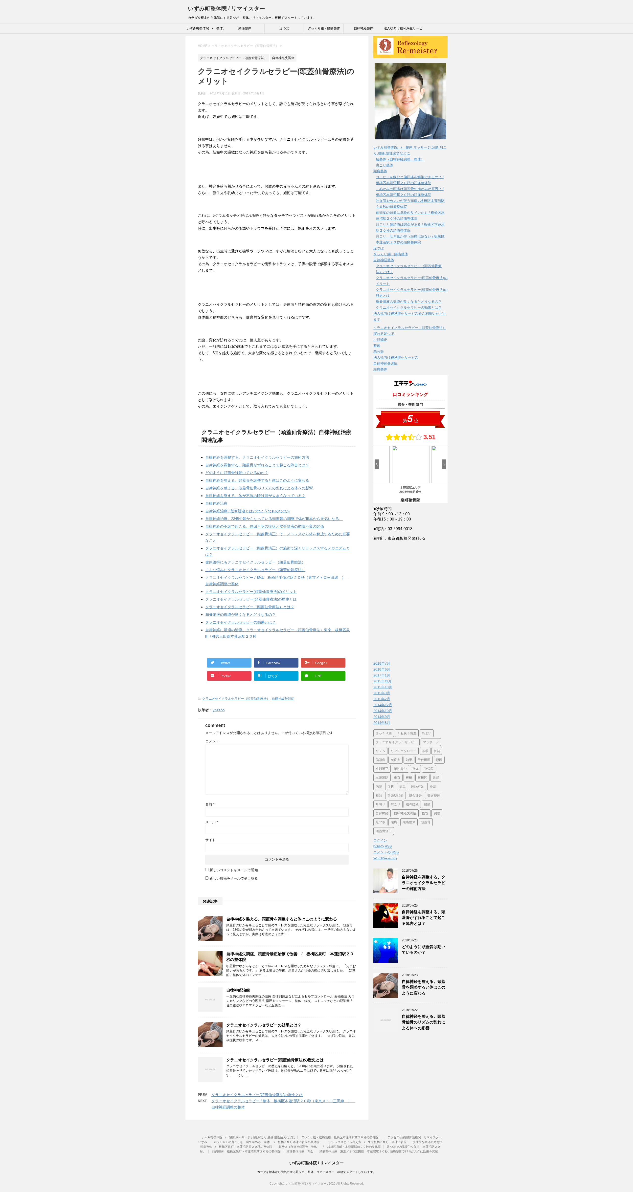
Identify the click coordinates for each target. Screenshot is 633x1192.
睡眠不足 (417, 786)
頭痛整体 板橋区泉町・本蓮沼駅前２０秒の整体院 (246, 1151)
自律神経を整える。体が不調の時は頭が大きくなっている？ (255, 496)
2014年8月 (381, 723)
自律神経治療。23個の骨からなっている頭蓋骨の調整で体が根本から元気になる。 (274, 519)
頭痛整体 (244, 28)
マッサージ (431, 742)
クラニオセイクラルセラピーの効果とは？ (240, 622)
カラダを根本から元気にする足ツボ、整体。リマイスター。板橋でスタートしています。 (316, 1172)
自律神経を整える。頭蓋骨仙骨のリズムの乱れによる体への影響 (259, 488)
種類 (379, 795)
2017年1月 (381, 675)
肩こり (395, 804)
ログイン (380, 840)
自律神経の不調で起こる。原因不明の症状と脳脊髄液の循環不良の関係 (264, 526)
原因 (439, 760)
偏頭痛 (380, 760)
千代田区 (424, 760)
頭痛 (394, 822)
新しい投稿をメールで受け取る (233, 878)
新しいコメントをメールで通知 (233, 870)
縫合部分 (415, 795)
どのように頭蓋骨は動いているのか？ (236, 473)
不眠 (425, 751)
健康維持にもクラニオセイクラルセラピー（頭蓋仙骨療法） (255, 562)
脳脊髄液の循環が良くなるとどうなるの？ (240, 614)
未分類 (378, 351)
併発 (437, 751)
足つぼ (284, 28)
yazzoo (219, 710)
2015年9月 (381, 693)
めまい (426, 733)
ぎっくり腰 (384, 733)
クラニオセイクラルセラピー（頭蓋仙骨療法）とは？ (249, 607)
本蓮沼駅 (382, 778)
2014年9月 (381, 717)
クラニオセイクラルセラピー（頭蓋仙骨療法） (236, 698)
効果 (409, 760)
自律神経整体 (363, 28)
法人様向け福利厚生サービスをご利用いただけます (403, 29)
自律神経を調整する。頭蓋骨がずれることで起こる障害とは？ (257, 465)
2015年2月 (381, 699)
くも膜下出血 (406, 733)
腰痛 (427, 804)
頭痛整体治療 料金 (300, 1151)
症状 (390, 786)
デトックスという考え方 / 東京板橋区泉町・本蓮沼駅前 (368, 1142)
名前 (209, 804)
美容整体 (433, 795)
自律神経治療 (216, 503)
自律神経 (382, 813)
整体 (376, 345)
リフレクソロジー (403, 751)
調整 (437, 813)
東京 (397, 778)
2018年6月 (381, 669)
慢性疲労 (400, 769)
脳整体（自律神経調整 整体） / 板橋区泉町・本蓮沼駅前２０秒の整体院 (329, 1147)
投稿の (382, 846)
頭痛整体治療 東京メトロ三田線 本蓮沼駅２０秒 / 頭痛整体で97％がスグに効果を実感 (378, 1151)
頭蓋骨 (425, 822)
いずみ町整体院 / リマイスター (226, 8)
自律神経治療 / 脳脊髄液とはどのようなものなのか (247, 511)
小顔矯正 (380, 340)
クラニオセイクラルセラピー (396, 742)
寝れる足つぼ (383, 334)
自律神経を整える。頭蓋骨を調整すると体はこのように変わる (257, 480)
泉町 (436, 778)
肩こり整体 (384, 165)
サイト (210, 840)
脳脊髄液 (412, 804)
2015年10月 (382, 687)
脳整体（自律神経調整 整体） (400, 159)
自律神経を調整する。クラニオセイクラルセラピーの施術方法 (257, 457)
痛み (402, 786)
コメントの (386, 852)
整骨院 (429, 769)
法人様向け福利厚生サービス (395, 357)
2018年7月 (381, 663)
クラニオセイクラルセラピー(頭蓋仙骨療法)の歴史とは (251, 599)
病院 (379, 786)
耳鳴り (380, 804)
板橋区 (422, 778)
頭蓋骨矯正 (384, 831)
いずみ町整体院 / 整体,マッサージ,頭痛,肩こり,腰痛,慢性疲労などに (205, 29)
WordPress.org (385, 858)
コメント (212, 741)
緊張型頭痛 (395, 795)
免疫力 (395, 760)
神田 (433, 786)
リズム (380, 751)
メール (211, 822)
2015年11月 (382, 681)
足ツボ (380, 822)
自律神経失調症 (283, 698)
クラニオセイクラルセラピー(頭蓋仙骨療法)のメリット (251, 591)
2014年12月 (382, 705)
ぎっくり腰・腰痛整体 (324, 28)
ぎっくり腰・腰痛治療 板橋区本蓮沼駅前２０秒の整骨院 (341, 1137)
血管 (425, 813)
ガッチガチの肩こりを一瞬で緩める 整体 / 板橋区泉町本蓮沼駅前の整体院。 (267, 1142)
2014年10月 (382, 711)
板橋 (409, 778)
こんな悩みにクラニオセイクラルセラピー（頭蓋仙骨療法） (255, 570)
